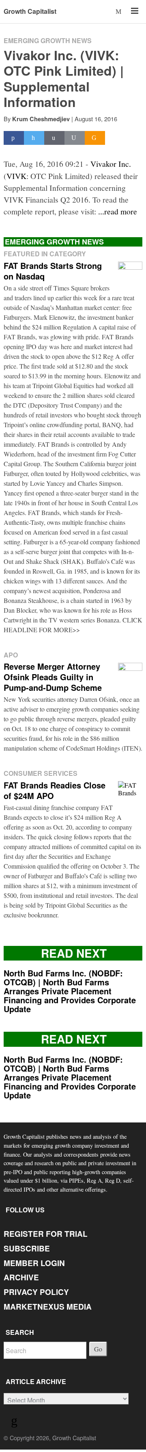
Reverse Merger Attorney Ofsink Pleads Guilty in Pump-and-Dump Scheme (53, 676)
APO (11, 654)
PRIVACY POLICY (36, 1291)
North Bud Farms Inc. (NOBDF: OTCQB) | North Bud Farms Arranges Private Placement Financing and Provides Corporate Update (70, 991)
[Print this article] (74, 138)
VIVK (16, 175)
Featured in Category (45, 253)
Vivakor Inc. (110, 163)
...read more (117, 211)
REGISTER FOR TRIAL (46, 1233)
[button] (119, 11)
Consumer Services (40, 773)
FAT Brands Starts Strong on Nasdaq (53, 271)
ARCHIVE (21, 1277)
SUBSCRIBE (27, 1248)
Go (98, 1349)
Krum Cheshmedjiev (41, 119)
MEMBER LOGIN (34, 1263)
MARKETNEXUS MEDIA (48, 1306)
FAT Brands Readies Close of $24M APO (54, 790)
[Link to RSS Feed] (15, 1422)
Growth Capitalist (30, 11)
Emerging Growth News (48, 40)
